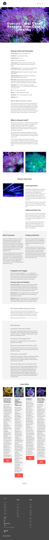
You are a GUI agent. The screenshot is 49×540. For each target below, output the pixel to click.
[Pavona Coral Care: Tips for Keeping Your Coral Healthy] (7, 392)
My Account (31, 518)
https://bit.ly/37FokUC (9, 527)
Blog (30, 504)
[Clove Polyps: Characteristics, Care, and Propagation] (41, 392)
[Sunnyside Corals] (4, 3)
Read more (8, 460)
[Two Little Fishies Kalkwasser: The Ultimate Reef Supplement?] (19, 392)
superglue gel (30, 203)
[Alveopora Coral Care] (30, 392)
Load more (24, 483)
